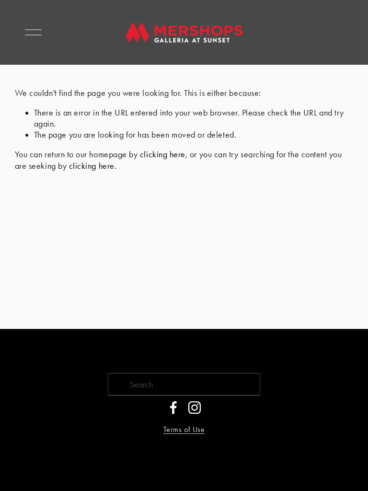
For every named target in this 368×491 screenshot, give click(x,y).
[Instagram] (194, 407)
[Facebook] (173, 407)
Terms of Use (184, 429)
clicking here (162, 154)
